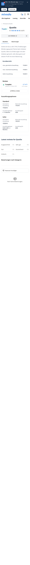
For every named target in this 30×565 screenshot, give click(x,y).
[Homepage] (6, 14)
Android (12, 9)
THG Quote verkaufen (8, 23)
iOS (3, 9)
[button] (22, 14)
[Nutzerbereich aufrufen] (25, 14)
